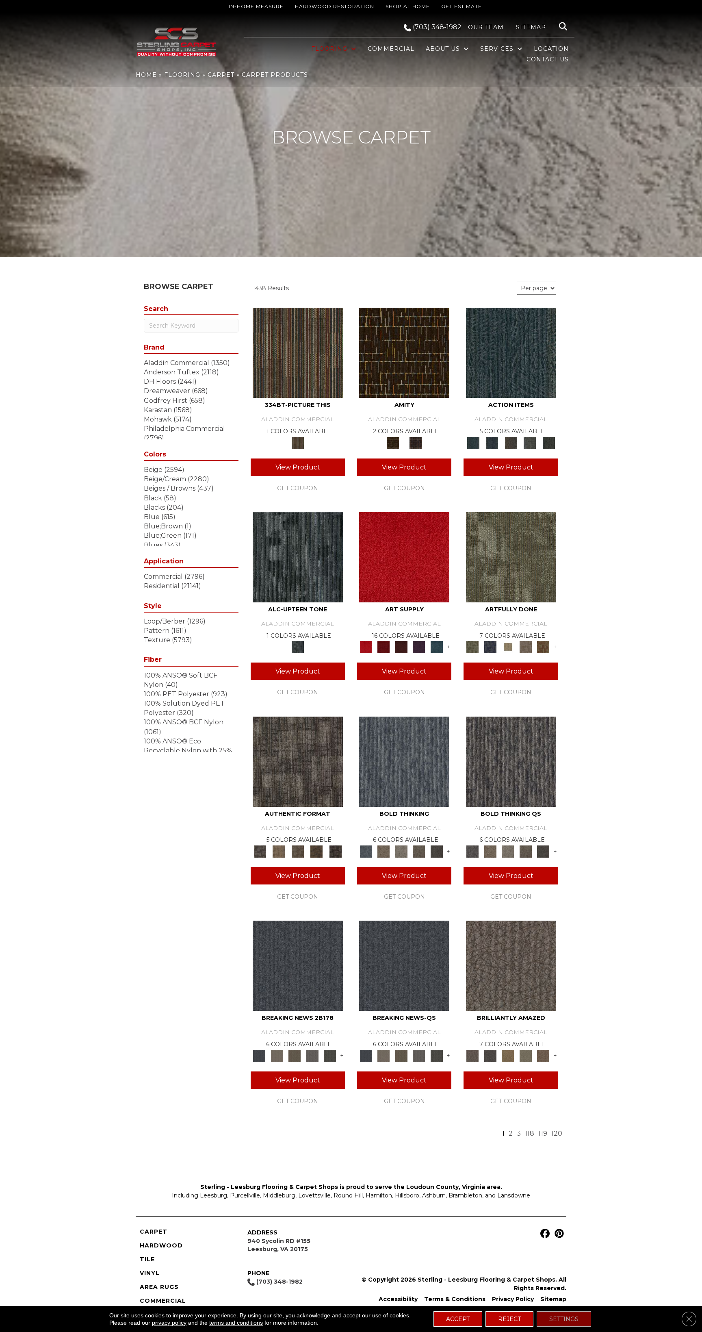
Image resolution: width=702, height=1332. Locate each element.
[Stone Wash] (436, 646)
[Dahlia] (383, 646)
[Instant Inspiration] (543, 1055)
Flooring (182, 74)
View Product (297, 467)
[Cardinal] (404, 557)
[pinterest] (558, 1234)
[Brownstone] (511, 442)
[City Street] (548, 442)
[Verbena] (419, 646)
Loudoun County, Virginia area (453, 1187)
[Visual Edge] (298, 761)
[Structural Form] (335, 850)
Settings (563, 1319)
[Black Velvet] (415, 442)
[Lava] (401, 850)
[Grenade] (383, 850)
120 (556, 1133)
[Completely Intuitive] (508, 1055)
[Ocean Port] (492, 442)
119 (542, 1133)
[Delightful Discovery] (511, 557)
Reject (509, 1319)
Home (146, 74)
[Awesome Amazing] (525, 646)
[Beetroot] (401, 646)
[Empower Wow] (525, 1055)
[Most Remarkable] (490, 646)
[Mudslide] (298, 352)
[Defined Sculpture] (279, 850)
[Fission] (419, 850)
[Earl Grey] (530, 442)
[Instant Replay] (312, 1055)
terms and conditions (236, 1322)
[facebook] (544, 1234)
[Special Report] (294, 1055)
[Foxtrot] (298, 557)
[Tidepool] (511, 352)
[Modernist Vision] (508, 646)
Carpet (221, 74)
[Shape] (404, 761)
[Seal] (436, 850)
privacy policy (169, 1322)
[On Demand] (330, 1055)
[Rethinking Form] (316, 850)
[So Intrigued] (511, 965)
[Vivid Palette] (543, 646)
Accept (458, 1319)
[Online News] (298, 965)
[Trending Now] (276, 1055)
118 (529, 1133)
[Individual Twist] (297, 850)
